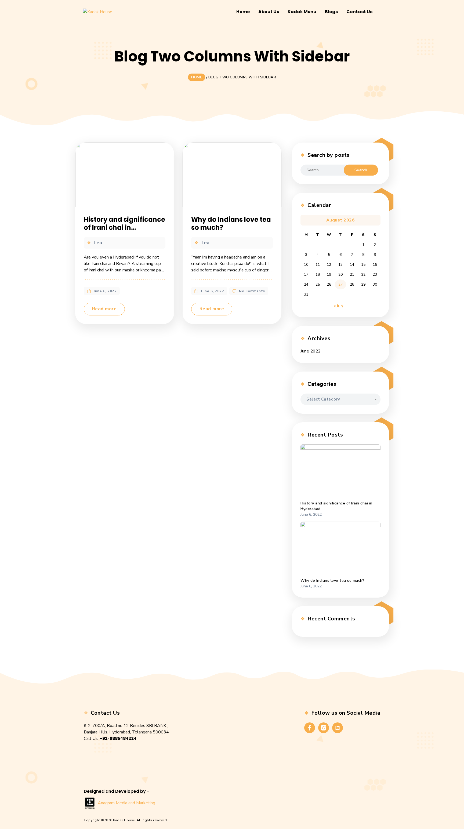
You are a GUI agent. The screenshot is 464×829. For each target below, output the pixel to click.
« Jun (338, 306)
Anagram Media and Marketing (126, 803)
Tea (97, 242)
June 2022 (310, 351)
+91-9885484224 (118, 738)
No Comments (252, 291)
